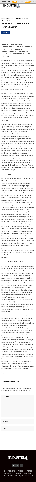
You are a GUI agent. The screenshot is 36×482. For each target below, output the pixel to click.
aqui (9, 373)
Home (5, 18)
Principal (11, 18)
